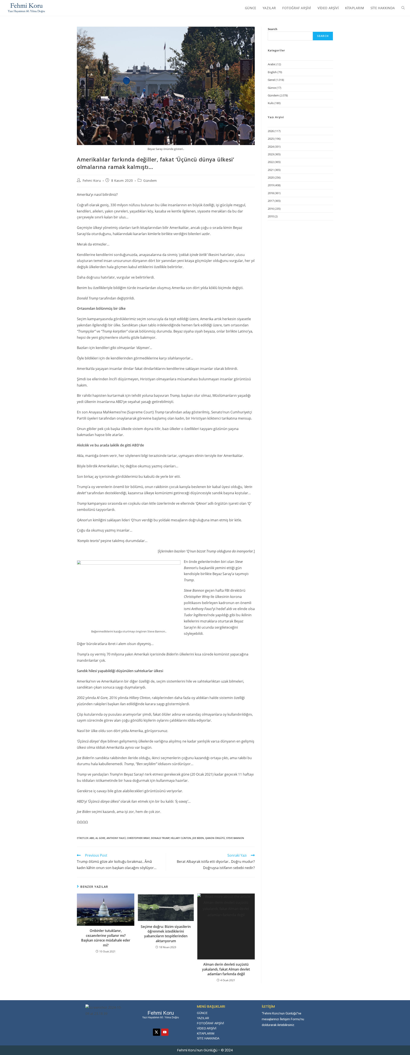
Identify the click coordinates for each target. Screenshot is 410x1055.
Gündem (150, 180)
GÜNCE (202, 1013)
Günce (272, 88)
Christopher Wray (138, 838)
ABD (91, 838)
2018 (271, 193)
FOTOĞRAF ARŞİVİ (210, 1023)
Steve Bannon (235, 838)
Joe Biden (198, 838)
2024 (271, 146)
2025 (271, 139)
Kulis (271, 103)
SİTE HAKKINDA (208, 1038)
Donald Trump (160, 838)
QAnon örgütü (215, 838)
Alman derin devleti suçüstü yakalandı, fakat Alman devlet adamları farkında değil (226, 969)
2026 (271, 131)
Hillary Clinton (181, 838)
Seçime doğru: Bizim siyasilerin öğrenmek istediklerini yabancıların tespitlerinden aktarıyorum (166, 933)
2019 (271, 185)
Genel (271, 80)
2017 (271, 201)
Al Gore (100, 838)
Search (272, 29)
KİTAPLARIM (205, 1033)
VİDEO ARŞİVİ (206, 1028)
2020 (271, 177)
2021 (271, 170)
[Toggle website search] (403, 8)
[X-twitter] (156, 1032)
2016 (271, 209)
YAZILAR (203, 1018)
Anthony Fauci (116, 838)
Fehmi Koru (92, 180)
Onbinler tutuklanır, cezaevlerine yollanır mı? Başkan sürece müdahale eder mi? (105, 937)
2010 (271, 216)
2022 (271, 162)
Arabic (272, 64)
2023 (271, 154)
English (272, 72)
